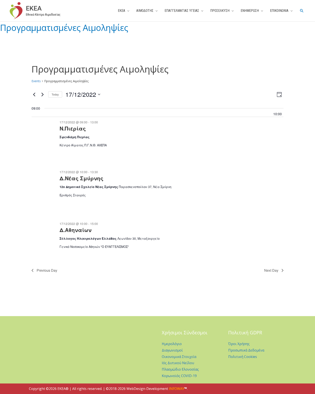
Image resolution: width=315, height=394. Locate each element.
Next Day (271, 270)
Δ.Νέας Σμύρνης (82, 178)
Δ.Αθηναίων (76, 229)
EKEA (34, 8)
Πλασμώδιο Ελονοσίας (180, 369)
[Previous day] (34, 94)
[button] (302, 11)
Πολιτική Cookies (242, 356)
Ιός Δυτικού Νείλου (178, 363)
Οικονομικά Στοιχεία (179, 356)
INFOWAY (176, 388)
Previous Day (47, 270)
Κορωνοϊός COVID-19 (179, 375)
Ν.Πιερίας (73, 128)
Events (36, 81)
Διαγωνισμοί (172, 350)
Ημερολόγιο (172, 343)
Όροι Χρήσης (239, 343)
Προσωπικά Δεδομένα (246, 350)
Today (55, 94)
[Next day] (42, 94)
